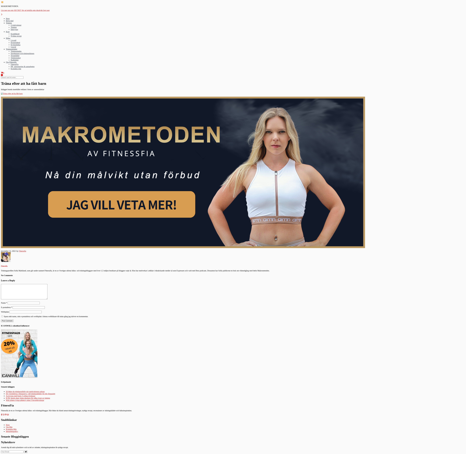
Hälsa (8, 38)
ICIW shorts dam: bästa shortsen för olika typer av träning (28, 398)
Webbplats (5, 312)
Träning (9, 23)
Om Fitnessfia (11, 62)
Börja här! (10, 21)
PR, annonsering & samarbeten (22, 67)
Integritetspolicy (12, 431)
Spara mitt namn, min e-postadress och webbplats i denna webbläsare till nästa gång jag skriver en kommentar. (46, 316)
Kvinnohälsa (15, 45)
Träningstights (16, 51)
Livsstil (13, 40)
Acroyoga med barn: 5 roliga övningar (20, 396)
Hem (8, 19)
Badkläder (15, 60)
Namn (4, 303)
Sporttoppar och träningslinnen (22, 53)
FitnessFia (14, 64)
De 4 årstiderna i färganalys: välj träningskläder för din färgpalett (30, 394)
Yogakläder (15, 56)
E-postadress (6, 307)
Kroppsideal (15, 43)
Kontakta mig (16, 69)
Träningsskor (16, 58)
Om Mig (9, 427)
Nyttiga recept (16, 36)
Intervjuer (14, 29)
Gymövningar (16, 25)
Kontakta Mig (11, 429)
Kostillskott (15, 34)
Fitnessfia (22, 251)
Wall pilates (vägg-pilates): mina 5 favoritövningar (25, 400)
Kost (7, 32)
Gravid (13, 47)
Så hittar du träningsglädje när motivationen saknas (25, 392)
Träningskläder (11, 49)
